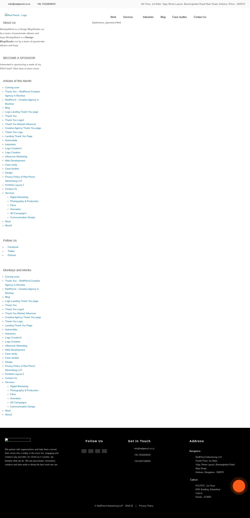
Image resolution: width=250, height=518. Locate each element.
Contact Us (200, 17)
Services (128, 17)
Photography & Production (24, 201)
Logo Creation (12, 152)
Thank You (11, 116)
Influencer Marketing (16, 156)
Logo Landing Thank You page (21, 111)
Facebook (12, 247)
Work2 (8, 225)
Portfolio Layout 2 (14, 185)
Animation (15, 209)
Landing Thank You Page (18, 136)
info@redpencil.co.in (19, 4)
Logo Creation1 (13, 148)
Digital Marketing (19, 197)
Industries (148, 17)
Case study (11, 164)
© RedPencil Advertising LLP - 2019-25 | (116, 506)
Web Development (15, 160)
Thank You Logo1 (14, 120)
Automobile (11, 140)
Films (13, 205)
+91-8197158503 (142, 461)
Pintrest (11, 255)
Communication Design (22, 217)
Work (113, 17)
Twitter (11, 251)
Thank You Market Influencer (20, 124)
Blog (163, 17)
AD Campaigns (18, 213)
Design (9, 172)
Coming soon (12, 87)
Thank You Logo (14, 132)
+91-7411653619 (46, 4)
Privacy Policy (146, 506)
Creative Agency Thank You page (23, 128)
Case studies (179, 17)
